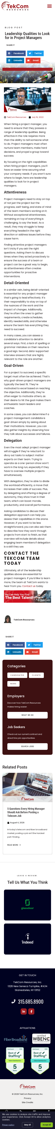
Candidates (17, 675)
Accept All (47, 1125)
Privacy (27, 1098)
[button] (49, 6)
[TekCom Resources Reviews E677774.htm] (27, 904)
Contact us (28, 586)
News (13, 683)
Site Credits (27, 1102)
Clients (36, 675)
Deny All (27, 1125)
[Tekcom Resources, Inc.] (27, 938)
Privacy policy (8, 1125)
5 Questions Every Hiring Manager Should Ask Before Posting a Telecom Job (26, 812)
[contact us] (27, 597)
